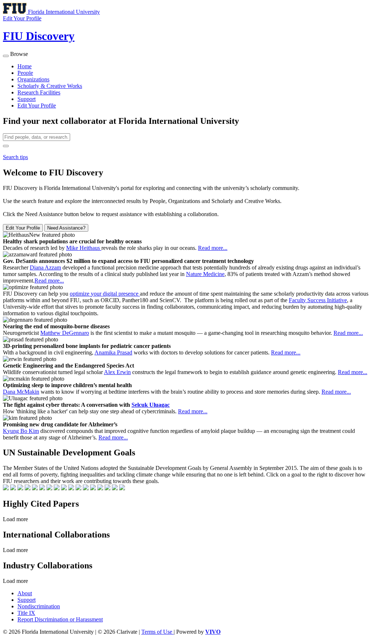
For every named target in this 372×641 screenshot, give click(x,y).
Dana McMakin (21, 392)
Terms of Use (157, 632)
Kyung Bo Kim (21, 431)
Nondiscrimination (38, 606)
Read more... (212, 248)
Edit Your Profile (36, 105)
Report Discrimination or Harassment (60, 619)
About (24, 593)
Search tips (15, 157)
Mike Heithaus (83, 248)
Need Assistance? (66, 228)
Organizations (33, 79)
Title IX (26, 613)
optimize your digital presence (105, 294)
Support (26, 99)
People (25, 73)
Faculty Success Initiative (318, 300)
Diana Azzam (45, 267)
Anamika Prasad (113, 352)
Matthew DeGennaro (64, 333)
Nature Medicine (205, 274)
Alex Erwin (117, 372)
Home (24, 66)
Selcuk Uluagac (151, 405)
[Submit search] (6, 146)
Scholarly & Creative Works (49, 86)
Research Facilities (38, 92)
